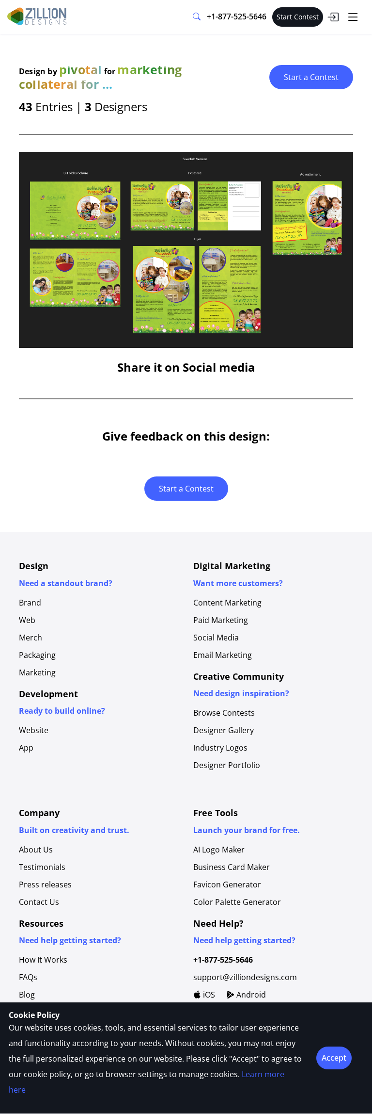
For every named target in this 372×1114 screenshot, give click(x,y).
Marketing (37, 672)
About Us (36, 849)
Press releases (45, 884)
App (26, 748)
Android (250, 995)
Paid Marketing (220, 620)
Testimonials (42, 867)
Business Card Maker (231, 867)
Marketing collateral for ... (100, 76)
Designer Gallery (223, 730)
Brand (30, 602)
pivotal (80, 69)
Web (27, 620)
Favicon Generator (227, 884)
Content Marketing (227, 602)
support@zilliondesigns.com (245, 977)
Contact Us (39, 902)
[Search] (196, 17)
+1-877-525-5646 (236, 16)
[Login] (332, 17)
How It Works (43, 960)
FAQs (28, 977)
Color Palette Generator (237, 902)
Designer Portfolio (226, 765)
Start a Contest (311, 77)
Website (33, 730)
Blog (27, 995)
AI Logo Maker (219, 849)
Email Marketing (222, 655)
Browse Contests (224, 713)
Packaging (37, 655)
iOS (208, 995)
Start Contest (298, 16)
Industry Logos (220, 748)
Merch (30, 637)
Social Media (216, 637)
